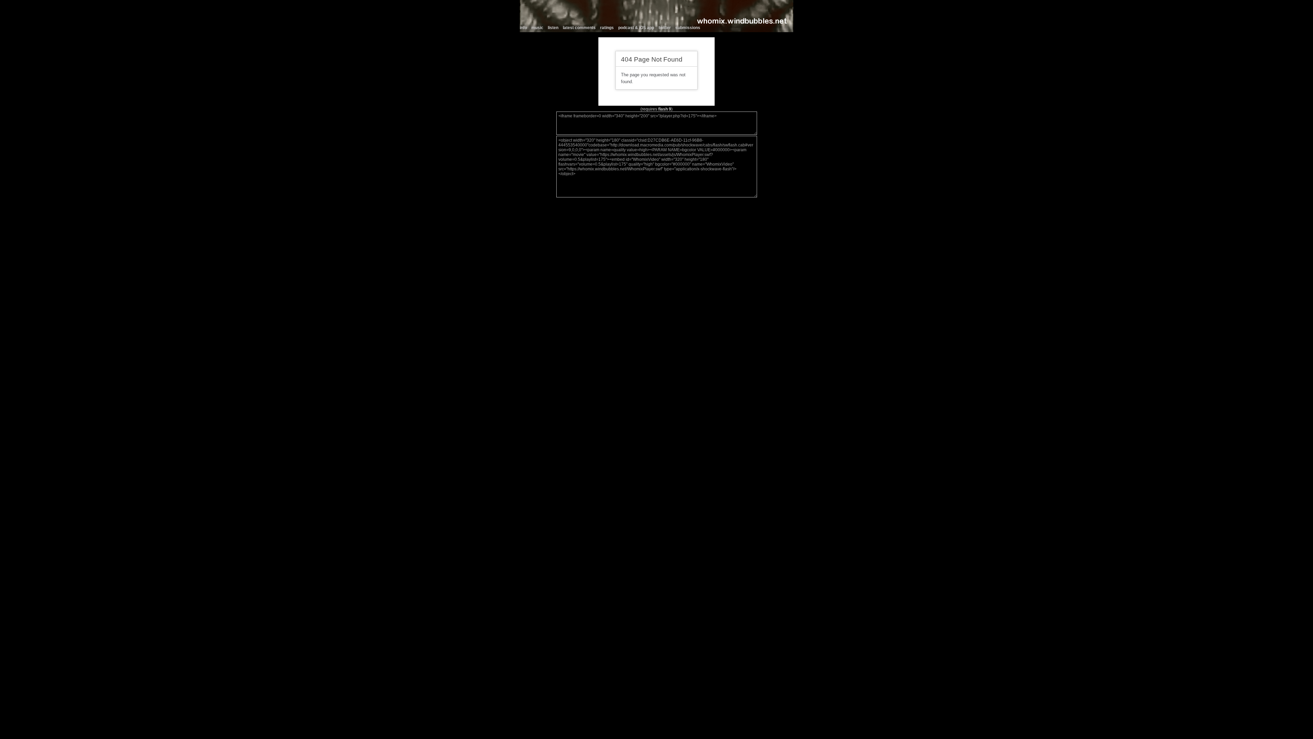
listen (553, 27)
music (537, 27)
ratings (607, 27)
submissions (687, 27)
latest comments (579, 27)
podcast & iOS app (636, 27)
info (523, 27)
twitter (665, 27)
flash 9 (664, 109)
